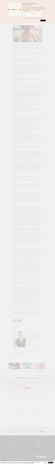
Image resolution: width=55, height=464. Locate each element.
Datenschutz (45, 462)
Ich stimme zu (50, 462)
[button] (45, 1)
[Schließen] (54, 462)
